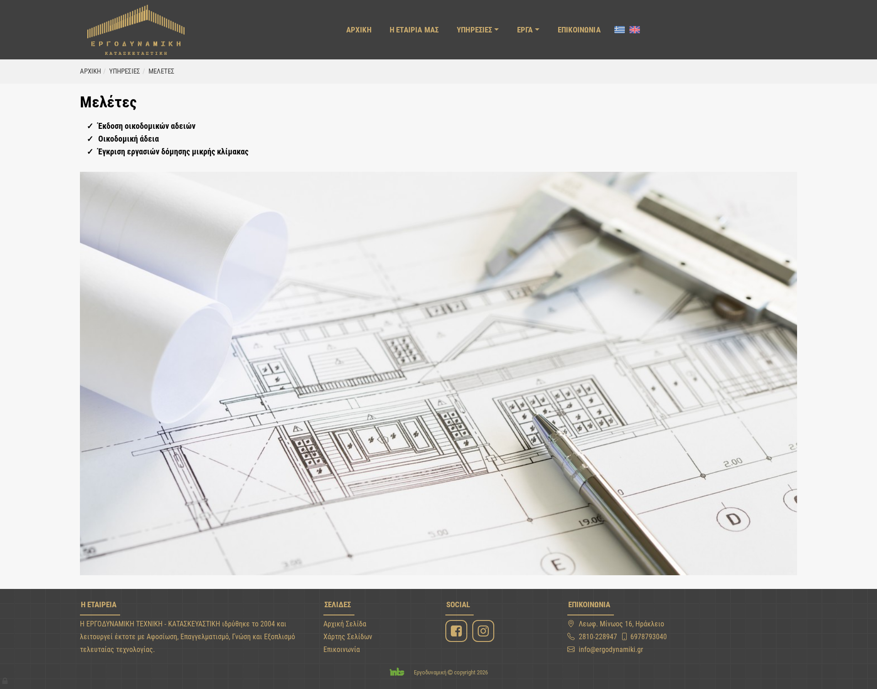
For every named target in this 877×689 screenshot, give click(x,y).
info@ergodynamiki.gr (611, 649)
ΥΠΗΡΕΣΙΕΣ (474, 29)
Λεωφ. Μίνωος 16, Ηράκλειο (621, 624)
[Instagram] (484, 631)
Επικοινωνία (341, 649)
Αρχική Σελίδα (344, 624)
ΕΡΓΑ (525, 29)
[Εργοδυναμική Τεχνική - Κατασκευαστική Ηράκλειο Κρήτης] (136, 29)
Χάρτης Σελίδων (347, 636)
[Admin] (5, 678)
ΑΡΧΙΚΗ (358, 29)
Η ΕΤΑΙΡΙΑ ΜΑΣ (414, 29)
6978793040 (648, 636)
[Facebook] (457, 631)
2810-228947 (598, 636)
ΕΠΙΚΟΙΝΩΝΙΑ (579, 29)
